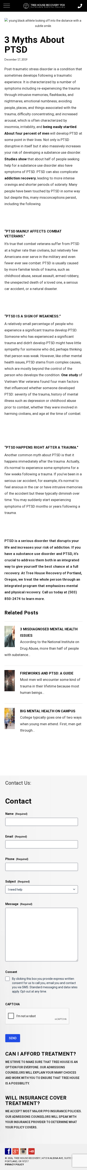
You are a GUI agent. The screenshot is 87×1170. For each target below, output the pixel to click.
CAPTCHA (12, 1004)
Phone (16, 859)
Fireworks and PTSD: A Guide (46, 673)
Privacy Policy (14, 1164)
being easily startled (59, 127)
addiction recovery (20, 178)
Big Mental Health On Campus (47, 711)
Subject (17, 881)
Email (16, 836)
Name (16, 813)
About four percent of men (26, 133)
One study (69, 375)
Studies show (15, 159)
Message (18, 904)
